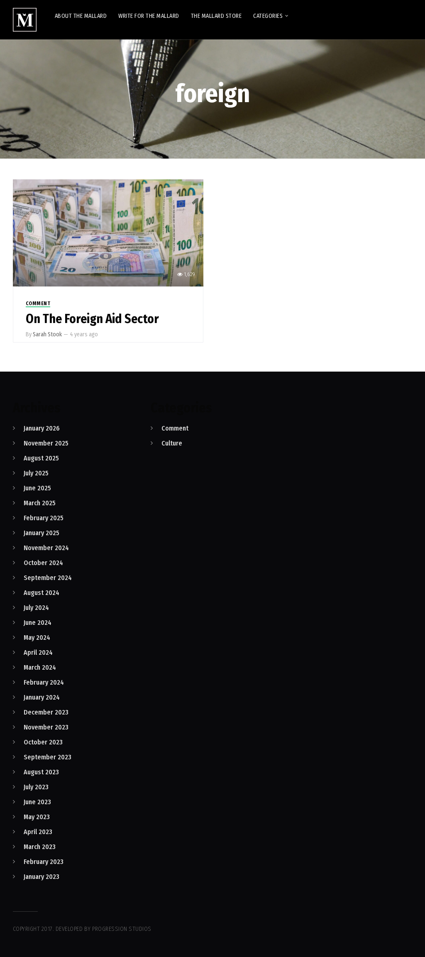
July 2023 (36, 787)
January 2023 (41, 877)
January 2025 (41, 533)
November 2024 (46, 548)
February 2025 (44, 518)
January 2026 (42, 428)
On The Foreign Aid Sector (92, 318)
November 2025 (46, 443)
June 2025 (37, 488)
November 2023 (46, 727)
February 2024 (44, 682)
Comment (38, 303)
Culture (171, 443)
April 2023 (38, 832)
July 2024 (36, 608)
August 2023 (41, 772)
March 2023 (40, 847)
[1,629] (108, 232)
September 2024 (48, 578)
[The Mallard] (25, 19)
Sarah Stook (47, 334)
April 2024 (38, 652)
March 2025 (40, 503)
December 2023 (46, 712)
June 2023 (37, 802)
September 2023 (47, 757)
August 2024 (41, 593)
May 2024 (37, 637)
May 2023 (37, 817)
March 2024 (40, 667)
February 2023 (44, 862)
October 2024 (43, 563)
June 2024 (37, 623)
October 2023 (43, 742)
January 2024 (42, 697)
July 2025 (36, 473)
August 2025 (41, 458)
